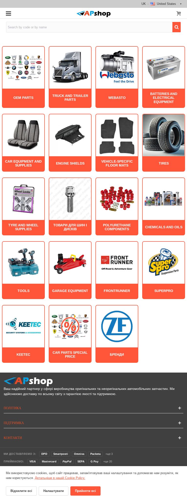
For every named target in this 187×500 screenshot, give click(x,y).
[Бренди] (116, 326)
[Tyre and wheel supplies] (23, 198)
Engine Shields (70, 163)
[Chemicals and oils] (163, 198)
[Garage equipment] (70, 262)
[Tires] (163, 135)
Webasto (117, 98)
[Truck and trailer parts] (70, 67)
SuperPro (163, 291)
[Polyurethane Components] (116, 198)
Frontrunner (117, 291)
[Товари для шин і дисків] (70, 198)
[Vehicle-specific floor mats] (116, 135)
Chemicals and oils (163, 227)
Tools (23, 291)
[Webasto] (116, 67)
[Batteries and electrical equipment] (163, 67)
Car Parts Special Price (70, 354)
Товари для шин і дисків (70, 227)
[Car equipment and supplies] (23, 135)
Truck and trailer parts (70, 98)
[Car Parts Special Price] (70, 326)
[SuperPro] (163, 262)
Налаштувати (53, 491)
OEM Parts (23, 98)
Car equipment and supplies (23, 163)
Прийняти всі (85, 491)
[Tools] (23, 262)
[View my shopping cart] (178, 14)
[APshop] (93, 14)
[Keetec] (23, 326)
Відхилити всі (21, 491)
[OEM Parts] (23, 67)
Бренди (117, 354)
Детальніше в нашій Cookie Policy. (60, 478)
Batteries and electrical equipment (163, 98)
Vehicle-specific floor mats (117, 163)
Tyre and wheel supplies (23, 227)
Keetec (23, 354)
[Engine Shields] (70, 135)
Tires (164, 163)
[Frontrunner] (116, 262)
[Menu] (8, 13)
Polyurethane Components (117, 227)
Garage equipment (70, 291)
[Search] (176, 27)
